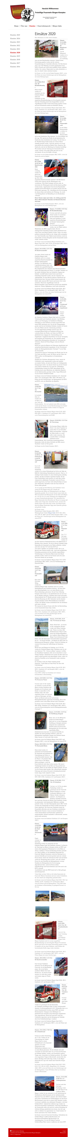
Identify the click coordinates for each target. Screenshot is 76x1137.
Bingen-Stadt (51, 513)
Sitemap (22, 1131)
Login (64, 1131)
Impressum (18, 1134)
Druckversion (15, 1131)
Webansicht (63, 1132)
